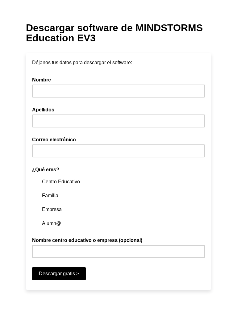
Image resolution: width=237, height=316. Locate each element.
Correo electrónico (56, 139)
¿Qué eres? (47, 169)
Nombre (41, 79)
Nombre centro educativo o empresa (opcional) (87, 240)
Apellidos (45, 109)
